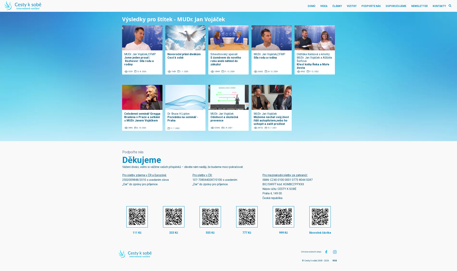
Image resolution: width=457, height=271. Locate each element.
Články (337, 6)
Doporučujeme (396, 6)
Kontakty (439, 6)
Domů (311, 6)
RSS (335, 260)
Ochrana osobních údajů (311, 252)
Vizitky (351, 6)
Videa (323, 6)
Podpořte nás (371, 6)
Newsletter (419, 6)
